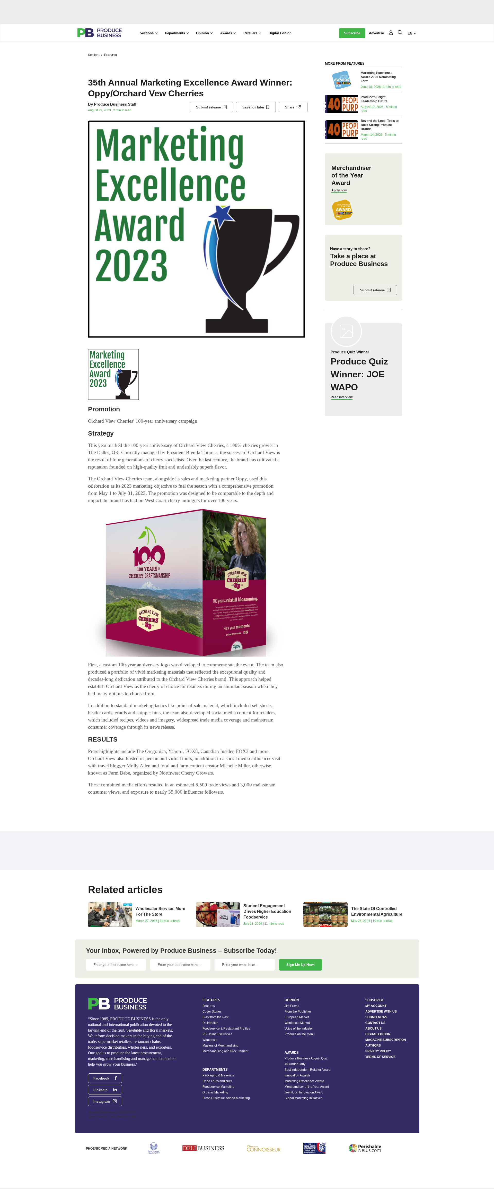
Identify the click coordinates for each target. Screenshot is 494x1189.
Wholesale (209, 1040)
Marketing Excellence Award (304, 1081)
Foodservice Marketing (218, 1087)
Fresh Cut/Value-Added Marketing (226, 1098)
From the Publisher (298, 1011)
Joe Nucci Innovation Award (304, 1092)
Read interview (341, 397)
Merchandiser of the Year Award (307, 1087)
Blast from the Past (215, 1017)
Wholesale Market (297, 1023)
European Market (297, 1017)
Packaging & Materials (218, 1075)
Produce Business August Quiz (306, 1058)
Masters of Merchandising (220, 1045)
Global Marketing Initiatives (303, 1098)
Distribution (210, 1023)
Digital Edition (280, 33)
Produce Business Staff (115, 104)
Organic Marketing (215, 1092)
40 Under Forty (295, 1064)
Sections (94, 55)
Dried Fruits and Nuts (217, 1081)
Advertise (376, 33)
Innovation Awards (297, 1075)
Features (110, 55)
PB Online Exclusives (217, 1034)
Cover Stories (212, 1011)
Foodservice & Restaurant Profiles (226, 1028)
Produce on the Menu (300, 1034)
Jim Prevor (292, 1006)
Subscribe (352, 33)
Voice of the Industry (299, 1028)
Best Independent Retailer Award (308, 1070)
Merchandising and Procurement (225, 1051)
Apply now (339, 190)
